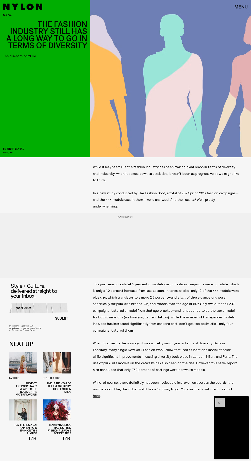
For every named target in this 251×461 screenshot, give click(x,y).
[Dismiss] (245, 399)
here (96, 395)
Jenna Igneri (15, 148)
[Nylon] (22, 7)
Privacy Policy (29, 330)
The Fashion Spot (151, 193)
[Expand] (218, 399)
